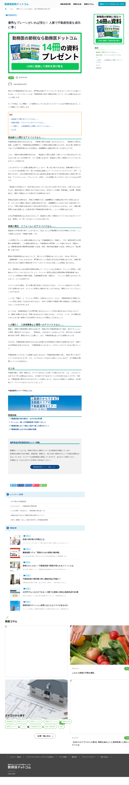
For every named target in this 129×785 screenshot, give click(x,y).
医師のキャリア (12, 726)
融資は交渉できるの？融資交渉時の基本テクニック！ (28, 515)
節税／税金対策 (50, 726)
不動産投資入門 (12, 15)
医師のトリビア (36, 721)
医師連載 (9, 721)
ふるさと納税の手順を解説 (83, 673)
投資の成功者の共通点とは (33, 539)
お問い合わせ (104, 757)
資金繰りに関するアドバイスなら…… (25, 119)
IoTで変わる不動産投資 (18, 501)
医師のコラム (89, 4)
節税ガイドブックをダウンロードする (112, 4)
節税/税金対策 (65, 4)
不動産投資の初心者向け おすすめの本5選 (26, 418)
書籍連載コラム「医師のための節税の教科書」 (42, 552)
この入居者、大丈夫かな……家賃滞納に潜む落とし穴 (28, 510)
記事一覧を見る (44, 736)
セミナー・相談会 (15, 757)
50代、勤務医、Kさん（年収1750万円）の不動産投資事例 (29, 520)
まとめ (13, 130)
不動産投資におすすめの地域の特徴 (23, 429)
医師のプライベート (51, 721)
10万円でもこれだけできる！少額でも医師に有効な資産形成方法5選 (50, 592)
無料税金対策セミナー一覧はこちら (44, 467)
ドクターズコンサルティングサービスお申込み (40, 757)
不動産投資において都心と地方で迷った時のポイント (29, 426)
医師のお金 (77, 4)
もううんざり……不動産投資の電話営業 (24, 506)
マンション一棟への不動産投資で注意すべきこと (28, 422)
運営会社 (74, 757)
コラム (11, 77)
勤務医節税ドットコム (17, 4)
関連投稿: (99, 68)
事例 (61, 726)
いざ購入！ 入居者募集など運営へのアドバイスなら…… (32, 126)
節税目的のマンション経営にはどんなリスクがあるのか (45, 605)
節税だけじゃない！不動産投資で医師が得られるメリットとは (48, 566)
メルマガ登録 (63, 757)
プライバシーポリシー (88, 757)
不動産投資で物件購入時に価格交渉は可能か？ (42, 579)
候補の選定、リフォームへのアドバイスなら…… (29, 122)
